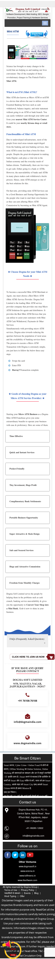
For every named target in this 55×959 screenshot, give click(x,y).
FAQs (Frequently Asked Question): (27, 638)
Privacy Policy (27, 889)
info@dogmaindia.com (33, 835)
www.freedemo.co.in (27, 884)
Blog (36, 893)
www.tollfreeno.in (27, 875)
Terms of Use (10, 889)
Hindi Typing (10, 896)
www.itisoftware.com (27, 880)
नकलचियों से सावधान (12, 893)
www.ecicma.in (27, 870)
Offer (22, 896)
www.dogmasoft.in (27, 866)
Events (27, 893)
